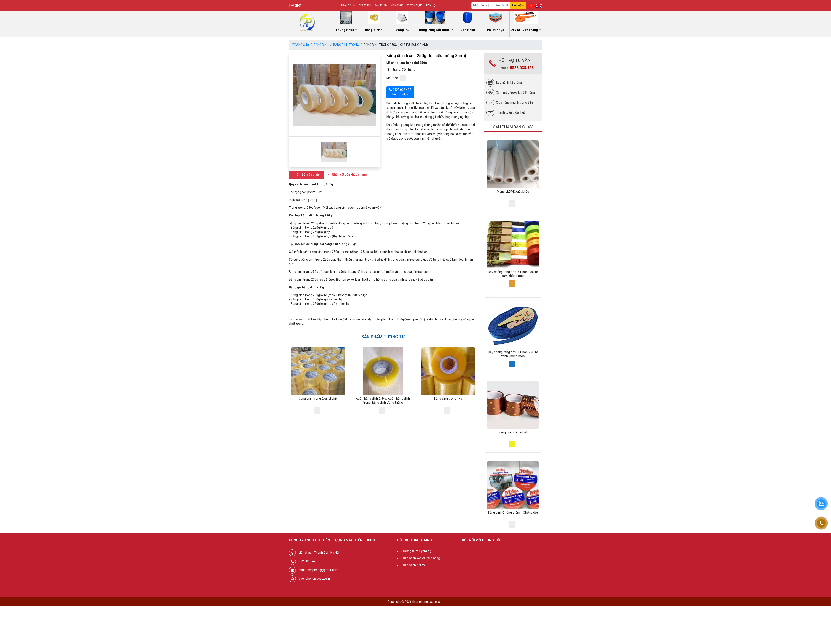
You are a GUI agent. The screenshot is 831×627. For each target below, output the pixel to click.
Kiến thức (397, 5)
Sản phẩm (381, 5)
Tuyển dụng (415, 5)
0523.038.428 (522, 67)
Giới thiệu (365, 5)
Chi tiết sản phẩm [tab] (309, 174)
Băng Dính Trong (346, 45)
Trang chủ (348, 5)
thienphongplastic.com (314, 578)
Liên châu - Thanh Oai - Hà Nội (319, 552)
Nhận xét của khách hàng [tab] (349, 174)
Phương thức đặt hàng (415, 551)
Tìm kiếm (518, 5)
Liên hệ (430, 5)
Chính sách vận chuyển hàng (420, 558)
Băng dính (321, 45)
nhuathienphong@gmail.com (318, 570)
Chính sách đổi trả (413, 565)
